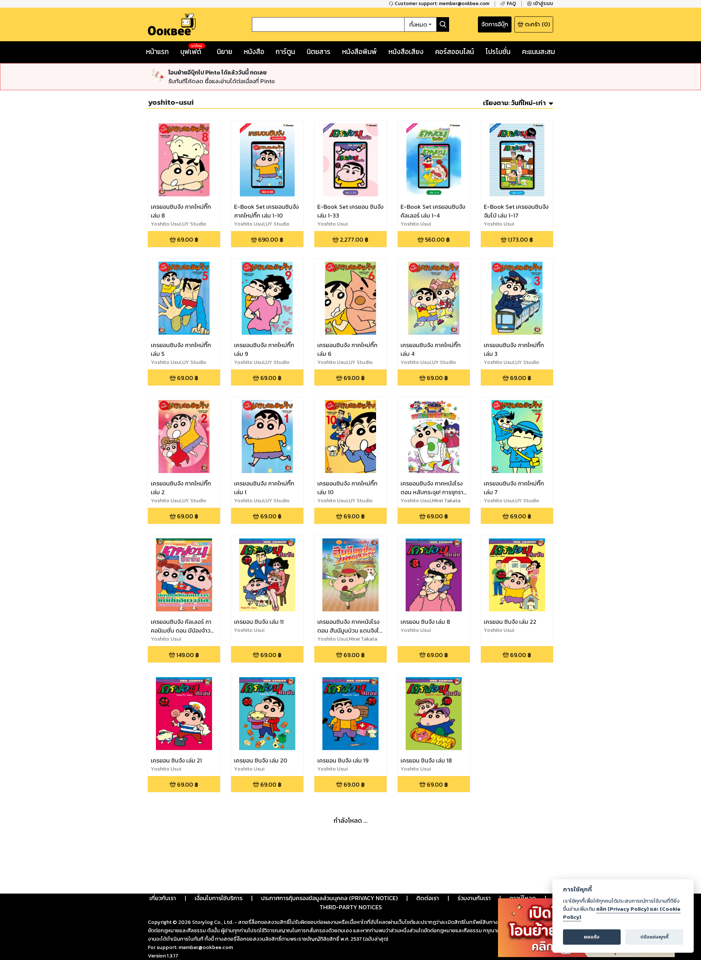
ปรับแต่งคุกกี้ (654, 936)
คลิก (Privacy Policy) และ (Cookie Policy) (622, 913)
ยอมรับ (592, 936)
